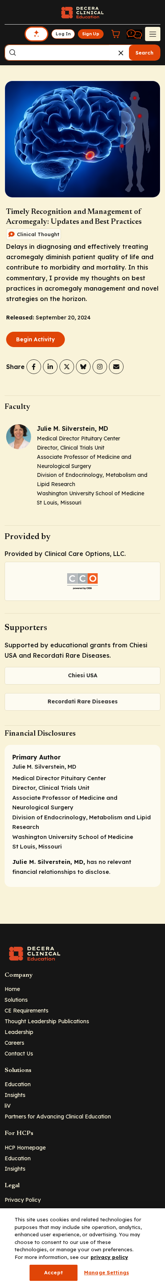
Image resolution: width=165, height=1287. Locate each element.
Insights (15, 1095)
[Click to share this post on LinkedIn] (50, 366)
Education (18, 1084)
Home (12, 989)
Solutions (16, 999)
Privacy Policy (23, 1199)
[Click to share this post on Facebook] (33, 366)
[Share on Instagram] (99, 366)
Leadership (19, 1032)
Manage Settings (106, 1272)
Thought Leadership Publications (47, 1021)
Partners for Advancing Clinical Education (58, 1116)
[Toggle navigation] (152, 34)
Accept (53, 1272)
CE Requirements (26, 1010)
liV (8, 1105)
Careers (14, 1042)
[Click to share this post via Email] (116, 366)
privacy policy (109, 1257)
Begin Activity (35, 339)
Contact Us (19, 1053)
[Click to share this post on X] (66, 366)
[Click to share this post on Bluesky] (83, 366)
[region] (82, 1247)
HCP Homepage (25, 1147)
